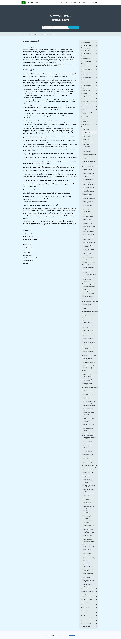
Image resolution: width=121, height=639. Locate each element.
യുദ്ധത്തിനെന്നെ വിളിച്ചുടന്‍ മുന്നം (88, 503)
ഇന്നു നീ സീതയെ (88, 270)
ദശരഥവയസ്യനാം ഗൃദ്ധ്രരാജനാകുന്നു (88, 246)
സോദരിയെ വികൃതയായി (87, 145)
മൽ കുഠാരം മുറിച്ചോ (88, 299)
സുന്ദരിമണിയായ (88, 149)
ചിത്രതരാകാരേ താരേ (89, 546)
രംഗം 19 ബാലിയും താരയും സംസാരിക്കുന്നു (90, 540)
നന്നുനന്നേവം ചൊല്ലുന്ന (90, 365)
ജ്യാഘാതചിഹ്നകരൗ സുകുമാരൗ (89, 425)
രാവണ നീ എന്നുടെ (89, 164)
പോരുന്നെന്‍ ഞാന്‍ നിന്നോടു (88, 170)
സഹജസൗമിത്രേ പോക (89, 394)
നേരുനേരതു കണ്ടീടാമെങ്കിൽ (88, 321)
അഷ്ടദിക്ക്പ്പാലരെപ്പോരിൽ (90, 264)
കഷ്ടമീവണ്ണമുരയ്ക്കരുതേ (89, 216)
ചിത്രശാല (84, 2)
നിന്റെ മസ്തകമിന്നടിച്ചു (89, 558)
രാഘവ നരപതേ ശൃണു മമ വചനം (89, 570)
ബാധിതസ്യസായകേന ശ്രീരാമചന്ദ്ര (89, 581)
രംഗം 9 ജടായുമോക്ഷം (89, 333)
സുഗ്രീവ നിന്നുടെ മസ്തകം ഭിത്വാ (88, 511)
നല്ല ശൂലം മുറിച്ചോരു (89, 293)
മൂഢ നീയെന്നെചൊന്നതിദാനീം (90, 371)
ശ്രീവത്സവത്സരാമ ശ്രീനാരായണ (88, 585)
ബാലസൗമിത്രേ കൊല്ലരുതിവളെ (88, 359)
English (89, 2)
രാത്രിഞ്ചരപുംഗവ (88, 139)
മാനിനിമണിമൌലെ (89, 237)
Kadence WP (72, 635)
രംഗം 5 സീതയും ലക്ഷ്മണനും (88, 195)
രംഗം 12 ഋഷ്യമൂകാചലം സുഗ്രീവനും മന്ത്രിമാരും (89, 402)
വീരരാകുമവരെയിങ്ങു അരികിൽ (89, 413)
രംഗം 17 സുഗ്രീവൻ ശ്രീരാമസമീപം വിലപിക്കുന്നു (88, 517)
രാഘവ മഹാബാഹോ (89, 338)
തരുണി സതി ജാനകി (89, 327)
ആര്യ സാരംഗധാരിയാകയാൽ (90, 391)
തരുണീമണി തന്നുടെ (89, 330)
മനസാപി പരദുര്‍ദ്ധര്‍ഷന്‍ (87, 210)
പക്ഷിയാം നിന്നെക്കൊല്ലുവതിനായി (90, 273)
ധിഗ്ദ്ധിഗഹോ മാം (88, 223)
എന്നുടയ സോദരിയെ (89, 142)
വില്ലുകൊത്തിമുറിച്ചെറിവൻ (90, 284)
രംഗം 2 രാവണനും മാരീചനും (88, 158)
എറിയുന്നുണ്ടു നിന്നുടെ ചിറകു (89, 258)
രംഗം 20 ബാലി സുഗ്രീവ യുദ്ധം (89, 550)
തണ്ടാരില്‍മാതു (87, 151)
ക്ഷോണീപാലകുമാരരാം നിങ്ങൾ (89, 348)
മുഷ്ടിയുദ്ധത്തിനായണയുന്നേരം (91, 301)
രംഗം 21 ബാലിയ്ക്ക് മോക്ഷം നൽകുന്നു (88, 565)
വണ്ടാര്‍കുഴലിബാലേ (89, 179)
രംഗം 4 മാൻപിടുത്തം (89, 187)
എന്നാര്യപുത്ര (87, 182)
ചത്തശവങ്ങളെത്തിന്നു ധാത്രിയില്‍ (89, 250)
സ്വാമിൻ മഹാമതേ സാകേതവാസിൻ (88, 442)
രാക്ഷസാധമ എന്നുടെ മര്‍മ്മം (89, 314)
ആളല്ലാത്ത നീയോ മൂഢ (89, 262)
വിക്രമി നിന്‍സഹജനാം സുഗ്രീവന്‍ (89, 486)
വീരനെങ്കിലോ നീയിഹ (89, 277)
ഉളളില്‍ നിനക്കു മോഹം (89, 184)
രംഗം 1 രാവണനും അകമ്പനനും (88, 136)
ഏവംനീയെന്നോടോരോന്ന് (90, 166)
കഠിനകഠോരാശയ (88, 214)
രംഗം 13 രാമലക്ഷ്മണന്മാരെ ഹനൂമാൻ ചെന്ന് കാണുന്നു (89, 419)
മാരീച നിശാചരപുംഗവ (89, 161)
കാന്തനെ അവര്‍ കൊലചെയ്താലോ (88, 220)
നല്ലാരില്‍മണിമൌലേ (89, 229)
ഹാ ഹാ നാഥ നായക (89, 577)
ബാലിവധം (43, 34)
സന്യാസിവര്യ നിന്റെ (89, 231)
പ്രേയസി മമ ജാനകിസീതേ (87, 459)
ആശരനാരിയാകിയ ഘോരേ (89, 352)
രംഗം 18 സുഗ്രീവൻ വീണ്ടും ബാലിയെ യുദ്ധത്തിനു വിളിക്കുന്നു (89, 531)
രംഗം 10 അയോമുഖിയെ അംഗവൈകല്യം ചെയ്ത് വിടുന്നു (89, 343)
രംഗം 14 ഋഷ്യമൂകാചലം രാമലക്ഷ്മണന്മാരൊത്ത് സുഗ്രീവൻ (90, 437)
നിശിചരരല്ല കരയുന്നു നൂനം (89, 206)
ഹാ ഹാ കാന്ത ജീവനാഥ (89, 242)
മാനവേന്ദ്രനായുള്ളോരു (89, 362)
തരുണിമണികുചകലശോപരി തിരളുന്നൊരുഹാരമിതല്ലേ (91, 466)
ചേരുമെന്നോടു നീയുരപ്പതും (87, 561)
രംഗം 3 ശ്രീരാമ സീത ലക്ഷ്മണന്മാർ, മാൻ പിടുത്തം (89, 175)
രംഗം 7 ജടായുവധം (88, 239)
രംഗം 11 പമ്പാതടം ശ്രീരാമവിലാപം (88, 375)
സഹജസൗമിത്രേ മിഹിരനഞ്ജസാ (88, 380)
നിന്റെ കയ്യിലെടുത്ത (88, 296)
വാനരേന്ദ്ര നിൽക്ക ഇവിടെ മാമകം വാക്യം (89, 409)
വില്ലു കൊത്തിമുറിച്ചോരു (89, 286)
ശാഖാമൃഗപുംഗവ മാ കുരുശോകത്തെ (88, 574)
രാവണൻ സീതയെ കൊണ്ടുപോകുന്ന (88, 455)
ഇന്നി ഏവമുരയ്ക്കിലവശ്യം (89, 368)
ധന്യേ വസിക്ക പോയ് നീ (90, 154)
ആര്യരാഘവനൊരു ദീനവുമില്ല (88, 202)
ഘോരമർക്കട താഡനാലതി (87, 554)
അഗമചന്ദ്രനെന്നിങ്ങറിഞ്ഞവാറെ (92, 387)
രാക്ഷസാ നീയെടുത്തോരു (87, 290)
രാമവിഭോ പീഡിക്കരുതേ (90, 463)
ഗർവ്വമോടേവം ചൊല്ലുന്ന (87, 280)
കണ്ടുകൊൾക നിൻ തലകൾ (88, 254)
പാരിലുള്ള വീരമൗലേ (89, 544)
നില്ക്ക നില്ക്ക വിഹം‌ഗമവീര (87, 305)
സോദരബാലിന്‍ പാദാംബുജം (88, 499)
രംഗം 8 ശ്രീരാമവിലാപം (89, 325)
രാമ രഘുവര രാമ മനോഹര (88, 446)
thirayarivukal (96, 2)
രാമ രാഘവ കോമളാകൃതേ (87, 398)
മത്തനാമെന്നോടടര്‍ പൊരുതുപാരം (89, 494)
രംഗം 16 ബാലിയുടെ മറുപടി (89, 490)
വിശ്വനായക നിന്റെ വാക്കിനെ (88, 522)
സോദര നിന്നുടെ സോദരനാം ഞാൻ (88, 536)
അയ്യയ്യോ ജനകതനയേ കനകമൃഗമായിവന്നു (89, 191)
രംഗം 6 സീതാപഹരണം (89, 226)
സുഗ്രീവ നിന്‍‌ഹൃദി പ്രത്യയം (88, 476)
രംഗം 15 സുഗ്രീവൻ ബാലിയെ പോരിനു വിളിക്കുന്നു (88, 481)
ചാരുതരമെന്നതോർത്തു (89, 267)
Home (60, 2)
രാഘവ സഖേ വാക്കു (89, 472)
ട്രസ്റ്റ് (80, 2)
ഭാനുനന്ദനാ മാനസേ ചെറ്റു (89, 526)
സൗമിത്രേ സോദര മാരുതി (88, 429)
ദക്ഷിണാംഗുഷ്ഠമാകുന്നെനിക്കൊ (91, 311)
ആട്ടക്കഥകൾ (66, 2)
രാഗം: (85, 308)
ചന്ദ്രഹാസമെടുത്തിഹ (89, 318)
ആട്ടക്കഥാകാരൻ (51, 34)
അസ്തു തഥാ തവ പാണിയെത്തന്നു (88, 451)
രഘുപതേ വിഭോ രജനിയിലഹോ (88, 384)
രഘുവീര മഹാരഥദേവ (89, 469)
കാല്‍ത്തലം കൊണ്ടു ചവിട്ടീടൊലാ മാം (89, 507)
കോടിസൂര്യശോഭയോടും (89, 405)
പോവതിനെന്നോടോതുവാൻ (90, 355)
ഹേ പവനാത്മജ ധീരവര (89, 433)
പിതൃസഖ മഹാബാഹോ (89, 335)
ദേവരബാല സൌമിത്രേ (89, 198)
